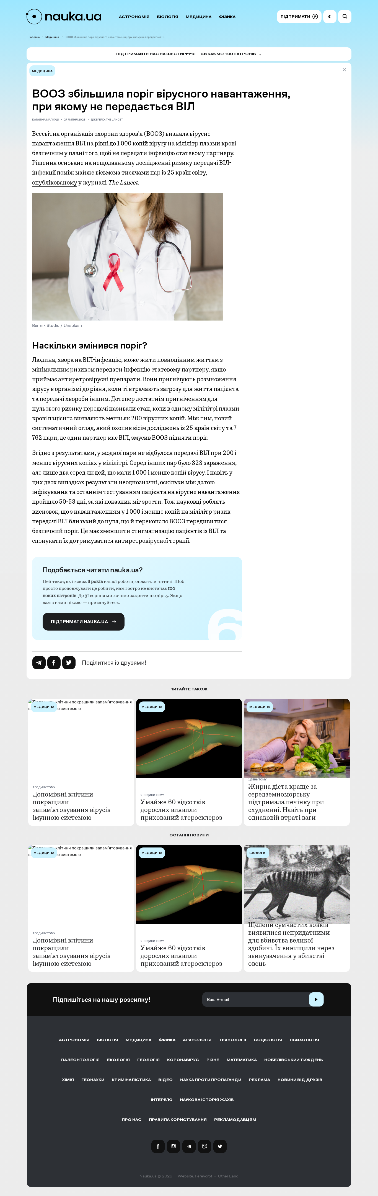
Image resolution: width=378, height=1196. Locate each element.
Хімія (68, 1079)
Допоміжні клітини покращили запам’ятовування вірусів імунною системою (71, 805)
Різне (212, 1059)
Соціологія (268, 1040)
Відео (165, 1079)
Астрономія (134, 16)
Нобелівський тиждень (293, 1059)
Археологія (197, 1040)
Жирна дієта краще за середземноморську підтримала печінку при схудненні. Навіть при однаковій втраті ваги (286, 802)
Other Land (228, 1176)
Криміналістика (131, 1079)
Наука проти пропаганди (210, 1079)
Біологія (167, 16)
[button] (299, 16)
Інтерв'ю (161, 1099)
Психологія (304, 1040)
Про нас (131, 1119)
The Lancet (114, 119)
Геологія (148, 1059)
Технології (232, 1040)
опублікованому (54, 182)
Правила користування (178, 1119)
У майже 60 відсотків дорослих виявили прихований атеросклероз (181, 809)
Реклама (259, 1079)
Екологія (118, 1059)
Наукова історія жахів (207, 1099)
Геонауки (92, 1079)
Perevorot (203, 1176)
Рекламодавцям (235, 1119)
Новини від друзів (300, 1079)
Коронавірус (183, 1059)
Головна (34, 37)
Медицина (198, 16)
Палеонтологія (80, 1059)
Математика (242, 1059)
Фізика (227, 16)
